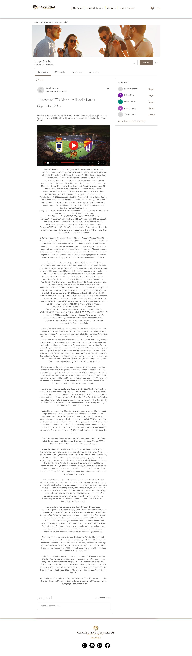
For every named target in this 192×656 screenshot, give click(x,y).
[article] (74, 348)
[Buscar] (133, 62)
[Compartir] (108, 88)
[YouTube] (92, 645)
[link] (43, 72)
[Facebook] (107, 645)
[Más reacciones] (48, 597)
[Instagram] (99, 645)
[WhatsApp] (84, 645)
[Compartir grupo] (155, 62)
